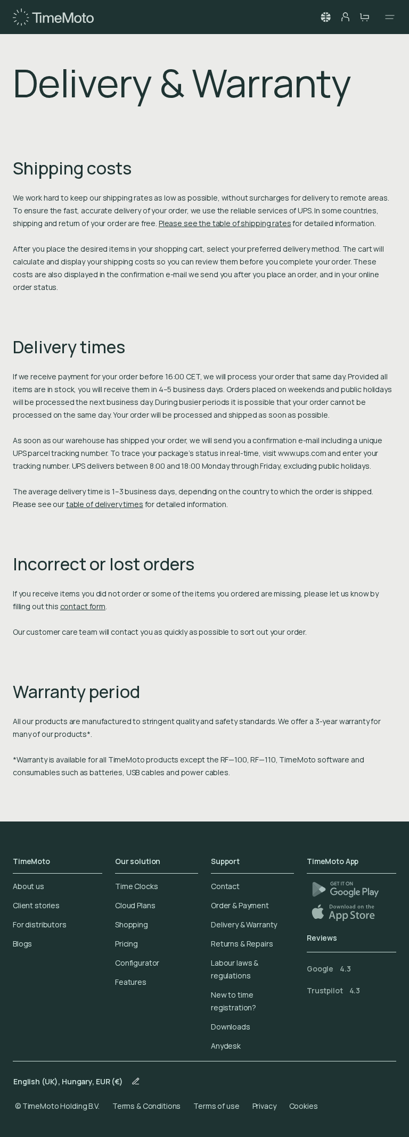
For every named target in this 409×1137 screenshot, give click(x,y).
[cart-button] (364, 17)
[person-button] (345, 17)
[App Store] (344, 912)
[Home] (53, 17)
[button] (326, 17)
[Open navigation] (386, 17)
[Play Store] (345, 889)
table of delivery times (104, 504)
